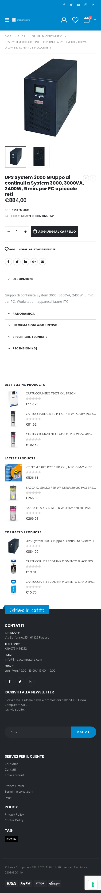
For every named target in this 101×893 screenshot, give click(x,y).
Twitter (20, 681)
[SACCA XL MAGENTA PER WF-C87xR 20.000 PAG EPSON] (13, 513)
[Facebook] (64, 5)
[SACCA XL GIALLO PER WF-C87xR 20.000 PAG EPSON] (13, 493)
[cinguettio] (71, 5)
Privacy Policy (14, 814)
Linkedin (30, 681)
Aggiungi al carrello (57, 231)
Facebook (8, 261)
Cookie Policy (14, 820)
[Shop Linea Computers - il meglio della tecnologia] (21, 20)
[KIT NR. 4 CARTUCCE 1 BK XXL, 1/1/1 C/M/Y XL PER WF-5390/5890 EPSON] (13, 472)
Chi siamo (12, 764)
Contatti (10, 769)
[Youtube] (78, 5)
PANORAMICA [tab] (23, 313)
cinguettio (17, 261)
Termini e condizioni (19, 791)
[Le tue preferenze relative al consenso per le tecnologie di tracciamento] (92, 884)
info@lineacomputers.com (23, 659)
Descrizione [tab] (22, 279)
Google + (34, 261)
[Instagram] (86, 5)
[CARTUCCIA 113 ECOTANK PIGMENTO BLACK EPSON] (13, 566)
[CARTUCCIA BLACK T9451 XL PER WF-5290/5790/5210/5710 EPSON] (13, 419)
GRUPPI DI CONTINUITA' (37, 216)
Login (8, 797)
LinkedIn (25, 261)
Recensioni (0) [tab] (24, 348)
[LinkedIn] (93, 5)
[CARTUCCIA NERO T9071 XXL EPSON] (13, 399)
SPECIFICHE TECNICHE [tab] (29, 337)
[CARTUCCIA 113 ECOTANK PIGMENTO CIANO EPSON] (13, 587)
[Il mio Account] (64, 20)
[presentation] (10, 98)
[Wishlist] (75, 20)
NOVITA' (11, 838)
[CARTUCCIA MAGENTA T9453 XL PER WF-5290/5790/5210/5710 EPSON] (13, 439)
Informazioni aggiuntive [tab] (34, 325)
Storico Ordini (14, 786)
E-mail (42, 261)
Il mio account (14, 775)
